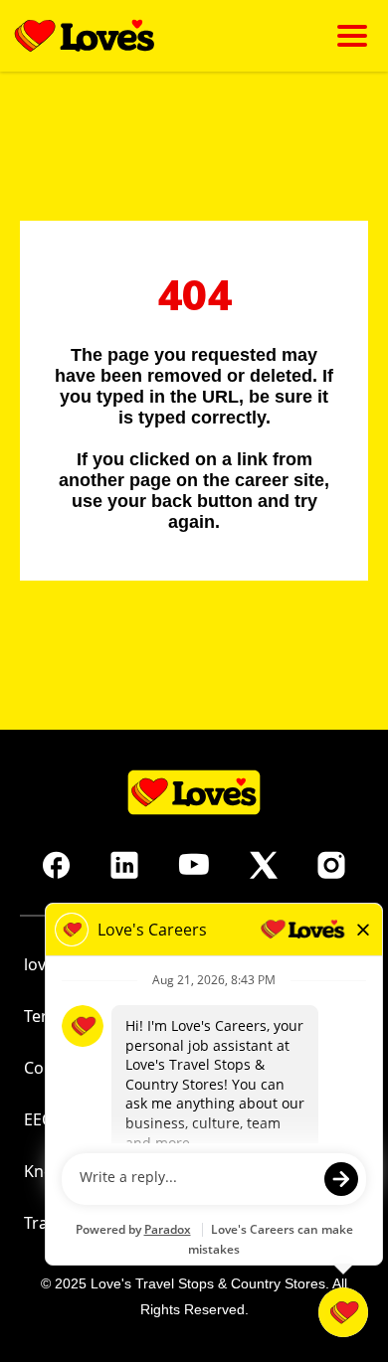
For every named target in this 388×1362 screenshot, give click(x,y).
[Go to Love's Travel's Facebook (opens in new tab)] (57, 865)
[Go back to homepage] (84, 36)
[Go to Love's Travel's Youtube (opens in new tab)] (194, 865)
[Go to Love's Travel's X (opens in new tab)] (264, 865)
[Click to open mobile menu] (352, 36)
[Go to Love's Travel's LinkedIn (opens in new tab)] (124, 865)
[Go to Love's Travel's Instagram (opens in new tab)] (331, 865)
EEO (39, 1119)
